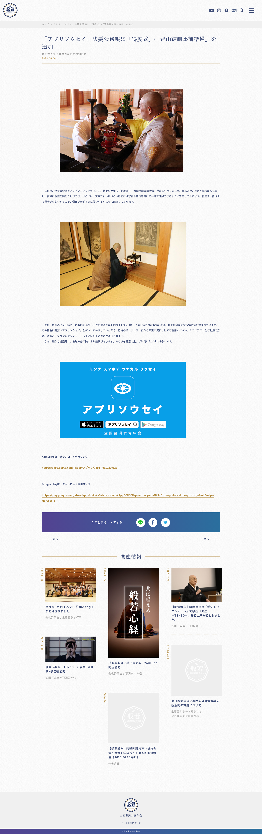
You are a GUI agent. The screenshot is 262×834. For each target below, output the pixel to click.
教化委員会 (49, 54)
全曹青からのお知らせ (73, 54)
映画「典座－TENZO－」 (187, 626)
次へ (206, 539)
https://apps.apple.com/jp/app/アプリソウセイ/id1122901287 (80, 467)
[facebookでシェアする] (153, 522)
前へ (55, 539)
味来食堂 (113, 763)
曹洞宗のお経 (133, 673)
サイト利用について (131, 822)
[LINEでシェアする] (140, 522)
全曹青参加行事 (72, 617)
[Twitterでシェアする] (165, 522)
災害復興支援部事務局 (185, 715)
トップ (45, 24)
